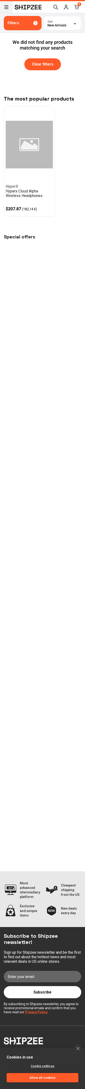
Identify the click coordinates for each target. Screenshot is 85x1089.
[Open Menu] (6, 7)
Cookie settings (42, 1066)
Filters (22, 23)
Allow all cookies (42, 1077)
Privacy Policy (36, 1012)
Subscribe (42, 992)
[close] (78, 1048)
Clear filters (42, 64)
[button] (66, 7)
